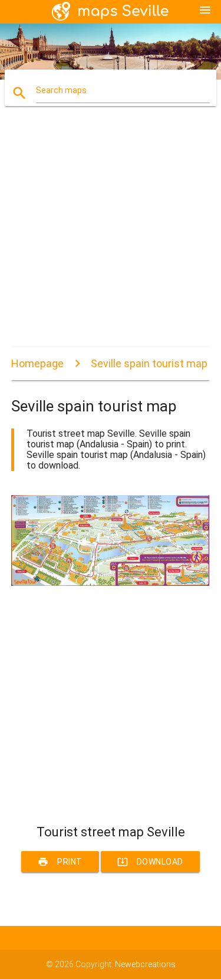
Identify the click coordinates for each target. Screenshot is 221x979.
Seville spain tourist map (149, 363)
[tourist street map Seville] (110, 583)
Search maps (61, 90)
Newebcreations (145, 964)
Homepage (37, 363)
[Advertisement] (110, 236)
